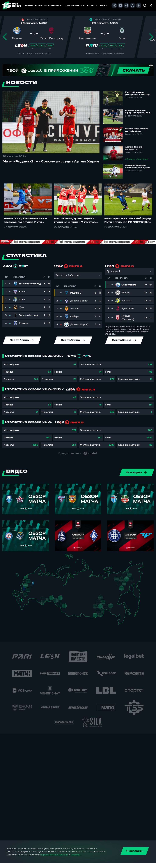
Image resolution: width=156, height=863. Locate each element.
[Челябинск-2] (53, 599)
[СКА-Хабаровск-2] (120, 612)
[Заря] (22, 594)
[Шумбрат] (38, 589)
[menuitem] (74, 5)
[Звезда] (30, 575)
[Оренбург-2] (41, 602)
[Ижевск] (51, 585)
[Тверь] (31, 580)
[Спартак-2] (31, 585)
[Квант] (30, 590)
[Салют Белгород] (24, 591)
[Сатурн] (33, 588)
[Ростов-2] (23, 597)
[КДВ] (68, 601)
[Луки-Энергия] (28, 578)
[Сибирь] (69, 604)
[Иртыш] (61, 603)
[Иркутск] (75, 610)
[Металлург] (29, 594)
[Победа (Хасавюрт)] (23, 608)
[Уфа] (51, 592)
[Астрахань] (30, 599)
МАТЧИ (29, 5)
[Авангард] (25, 594)
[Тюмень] (58, 597)
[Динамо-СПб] (35, 575)
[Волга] (42, 592)
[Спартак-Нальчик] (24, 604)
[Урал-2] (55, 594)
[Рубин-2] (45, 588)
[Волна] (43, 585)
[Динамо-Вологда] (40, 578)
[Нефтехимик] (48, 588)
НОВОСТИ (41, 5)
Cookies (75, 854)
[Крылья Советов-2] (40, 597)
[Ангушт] (21, 605)
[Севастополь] (14, 596)
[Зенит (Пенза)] (36, 593)
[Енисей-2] (77, 603)
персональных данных (54, 854)
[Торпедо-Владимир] (36, 584)
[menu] (86, 5)
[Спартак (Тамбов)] (33, 593)
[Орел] (26, 588)
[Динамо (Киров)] (47, 580)
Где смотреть (73, 5)
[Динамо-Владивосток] (121, 621)
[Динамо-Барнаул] (68, 608)
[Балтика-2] (19, 576)
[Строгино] (28, 585)
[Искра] (25, 585)
